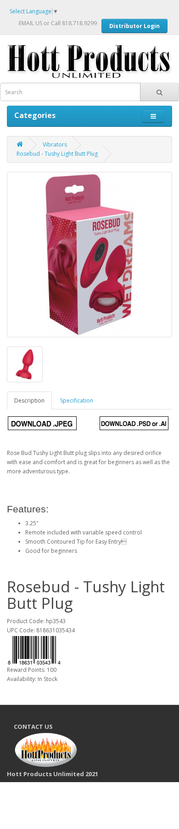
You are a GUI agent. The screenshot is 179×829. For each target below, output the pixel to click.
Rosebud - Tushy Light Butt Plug (57, 154)
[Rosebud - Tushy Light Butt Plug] (89, 254)
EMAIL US (30, 23)
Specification (76, 400)
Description (29, 400)
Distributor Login (134, 26)
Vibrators (55, 144)
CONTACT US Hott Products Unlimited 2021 (56, 750)
